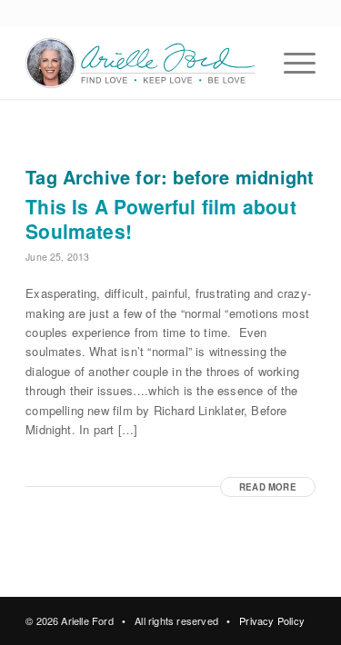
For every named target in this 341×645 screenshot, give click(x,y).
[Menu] (291, 62)
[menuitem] (291, 62)
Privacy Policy (272, 620)
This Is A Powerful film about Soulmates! (160, 218)
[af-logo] (141, 62)
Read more (267, 487)
